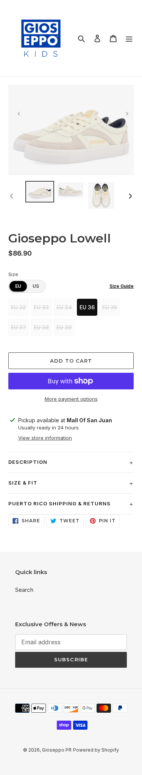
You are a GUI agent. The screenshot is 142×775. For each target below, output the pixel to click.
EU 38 (41, 327)
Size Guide (121, 286)
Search (24, 589)
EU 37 (18, 327)
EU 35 (109, 307)
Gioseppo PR (57, 750)
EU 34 (64, 307)
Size (13, 274)
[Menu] (129, 38)
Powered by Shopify (96, 750)
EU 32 (18, 307)
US (36, 286)
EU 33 (41, 307)
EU (18, 286)
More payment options (71, 399)
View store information (45, 438)
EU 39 (64, 327)
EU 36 (87, 307)
